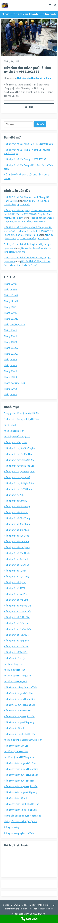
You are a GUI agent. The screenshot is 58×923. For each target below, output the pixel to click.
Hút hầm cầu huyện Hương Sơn (19, 704)
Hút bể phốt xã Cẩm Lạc (16, 512)
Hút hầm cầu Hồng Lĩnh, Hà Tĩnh (20, 687)
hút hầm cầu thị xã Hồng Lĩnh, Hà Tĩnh (23, 739)
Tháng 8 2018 (10, 394)
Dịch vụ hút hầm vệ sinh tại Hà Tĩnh (21, 419)
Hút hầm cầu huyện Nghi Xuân (19, 716)
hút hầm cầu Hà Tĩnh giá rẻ (17, 675)
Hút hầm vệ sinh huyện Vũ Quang (20, 792)
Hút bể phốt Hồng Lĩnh (15, 442)
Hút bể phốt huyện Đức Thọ (18, 454)
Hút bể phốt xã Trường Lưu (17, 629)
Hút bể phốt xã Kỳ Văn (15, 588)
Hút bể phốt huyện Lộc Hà (17, 477)
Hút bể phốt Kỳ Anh (14, 494)
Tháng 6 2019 (10, 365)
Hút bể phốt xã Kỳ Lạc (15, 582)
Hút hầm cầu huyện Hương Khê (19, 699)
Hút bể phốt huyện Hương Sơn (19, 465)
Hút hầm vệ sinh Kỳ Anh (15, 798)
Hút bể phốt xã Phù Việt (16, 599)
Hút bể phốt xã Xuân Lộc (16, 646)
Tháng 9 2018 (10, 388)
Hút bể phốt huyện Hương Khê (19, 460)
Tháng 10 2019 (11, 353)
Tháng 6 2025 (10, 283)
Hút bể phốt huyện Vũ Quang (18, 489)
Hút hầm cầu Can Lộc (14, 658)
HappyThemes (46, 908)
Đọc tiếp (28, 106)
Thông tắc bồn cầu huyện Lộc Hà (20, 821)
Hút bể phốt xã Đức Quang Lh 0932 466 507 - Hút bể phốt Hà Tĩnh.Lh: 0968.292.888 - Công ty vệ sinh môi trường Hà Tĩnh (28, 214)
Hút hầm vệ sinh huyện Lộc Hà (19, 780)
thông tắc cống (11, 827)
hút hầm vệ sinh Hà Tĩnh (16, 751)
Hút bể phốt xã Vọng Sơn (16, 640)
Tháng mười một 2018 (14, 382)
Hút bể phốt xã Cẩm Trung (17, 518)
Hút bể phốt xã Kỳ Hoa (15, 570)
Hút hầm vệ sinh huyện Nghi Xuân (20, 786)
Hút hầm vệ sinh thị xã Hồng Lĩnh (20, 809)
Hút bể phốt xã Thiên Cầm (17, 617)
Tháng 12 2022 (11, 301)
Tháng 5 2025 (10, 289)
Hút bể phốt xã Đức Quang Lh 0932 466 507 (25, 159)
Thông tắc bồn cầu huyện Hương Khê (22, 815)
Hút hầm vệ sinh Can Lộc (16, 745)
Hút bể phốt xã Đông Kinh (17, 524)
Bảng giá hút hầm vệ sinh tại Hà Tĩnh (22, 413)
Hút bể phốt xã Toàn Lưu (16, 623)
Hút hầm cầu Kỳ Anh (14, 728)
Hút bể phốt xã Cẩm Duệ (16, 500)
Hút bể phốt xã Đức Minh (16, 541)
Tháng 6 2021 (10, 307)
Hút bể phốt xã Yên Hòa (15, 652)
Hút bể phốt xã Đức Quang (17, 547)
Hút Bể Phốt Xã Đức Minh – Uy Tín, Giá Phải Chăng (28, 143)
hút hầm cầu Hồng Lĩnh (15, 681)
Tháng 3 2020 (10, 342)
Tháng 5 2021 (10, 312)
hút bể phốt (10, 425)
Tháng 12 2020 (11, 318)
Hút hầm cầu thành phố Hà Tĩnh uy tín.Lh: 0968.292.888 (27, 69)
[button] (50, 5)
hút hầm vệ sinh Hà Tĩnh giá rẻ (19, 757)
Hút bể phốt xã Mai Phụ (15, 594)
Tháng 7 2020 (10, 336)
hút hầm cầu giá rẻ (13, 664)
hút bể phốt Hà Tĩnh (14, 430)
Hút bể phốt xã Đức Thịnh (17, 553)
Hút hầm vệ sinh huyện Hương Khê (21, 769)
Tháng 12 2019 (11, 347)
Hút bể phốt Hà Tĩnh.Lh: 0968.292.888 (28, 913)
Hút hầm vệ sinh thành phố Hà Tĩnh (21, 804)
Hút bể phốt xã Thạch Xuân (17, 611)
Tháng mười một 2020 (14, 324)
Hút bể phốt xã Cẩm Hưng (17, 506)
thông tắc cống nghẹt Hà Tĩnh (19, 833)
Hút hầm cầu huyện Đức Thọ (18, 693)
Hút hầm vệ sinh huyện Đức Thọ (19, 763)
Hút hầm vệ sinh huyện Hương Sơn (21, 774)
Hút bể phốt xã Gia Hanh (16, 559)
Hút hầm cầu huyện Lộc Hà (17, 710)
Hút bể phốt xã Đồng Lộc (16, 529)
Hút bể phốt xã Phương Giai (17, 605)
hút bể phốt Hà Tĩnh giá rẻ (17, 436)
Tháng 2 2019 (10, 371)
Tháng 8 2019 (10, 359)
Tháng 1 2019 (10, 377)
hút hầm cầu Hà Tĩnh (14, 669)
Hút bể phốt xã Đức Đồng (16, 535)
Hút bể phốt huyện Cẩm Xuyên (19, 448)
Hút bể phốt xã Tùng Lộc (16, 634)
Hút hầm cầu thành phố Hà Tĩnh (34, 78)
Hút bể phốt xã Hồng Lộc (16, 564)
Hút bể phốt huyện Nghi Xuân (19, 483)
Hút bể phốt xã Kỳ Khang (16, 576)
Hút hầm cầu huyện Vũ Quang (19, 722)
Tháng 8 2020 (10, 330)
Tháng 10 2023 (11, 295)
